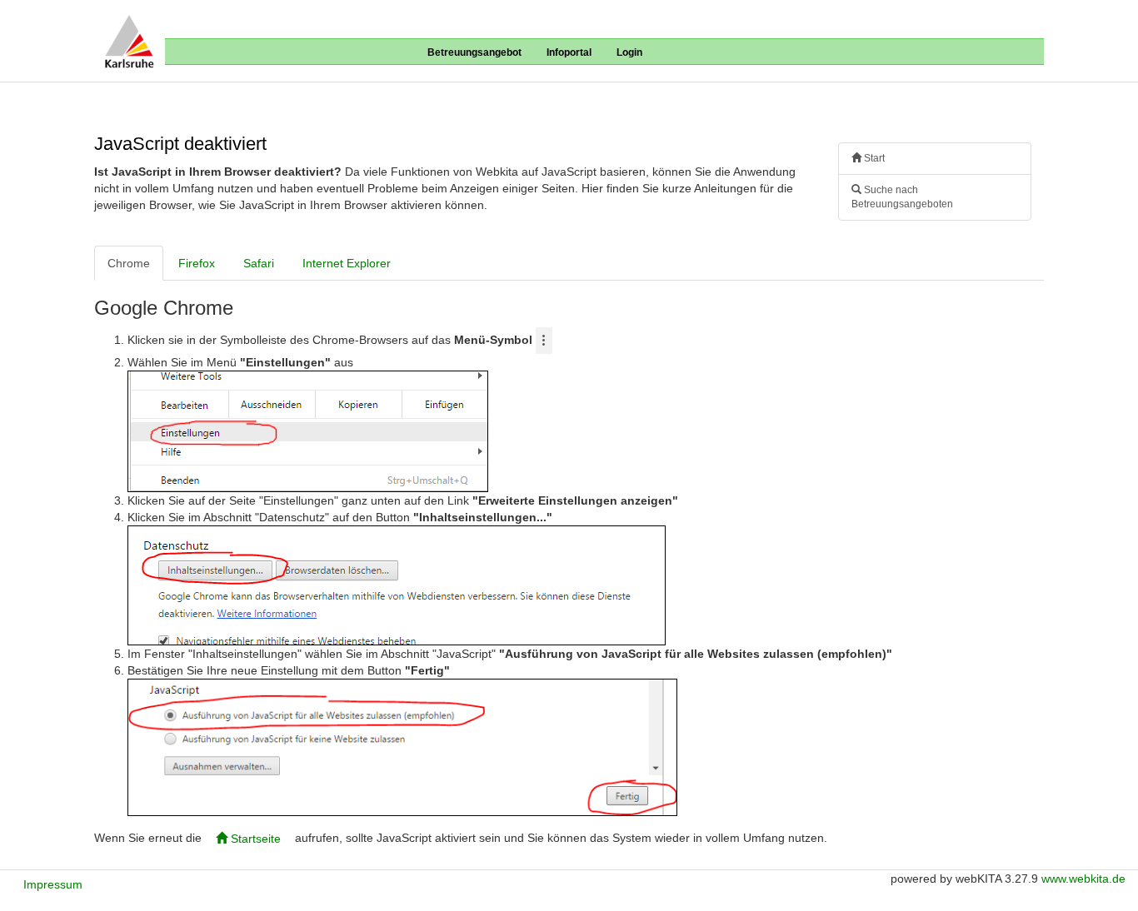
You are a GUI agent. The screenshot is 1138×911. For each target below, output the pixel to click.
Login (629, 52)
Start (873, 158)
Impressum (52, 884)
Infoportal (569, 52)
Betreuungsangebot (474, 52)
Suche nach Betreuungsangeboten (902, 197)
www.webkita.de (1083, 878)
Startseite (254, 838)
